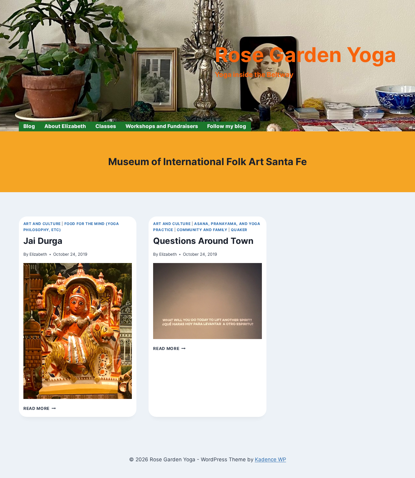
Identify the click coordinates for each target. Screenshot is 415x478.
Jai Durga (42, 241)
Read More (39, 408)
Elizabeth (38, 254)
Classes (105, 126)
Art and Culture (42, 223)
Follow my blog (226, 126)
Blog (29, 126)
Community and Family (202, 229)
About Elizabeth (65, 126)
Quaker (239, 229)
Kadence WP (270, 459)
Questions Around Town (203, 241)
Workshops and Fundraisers (161, 126)
